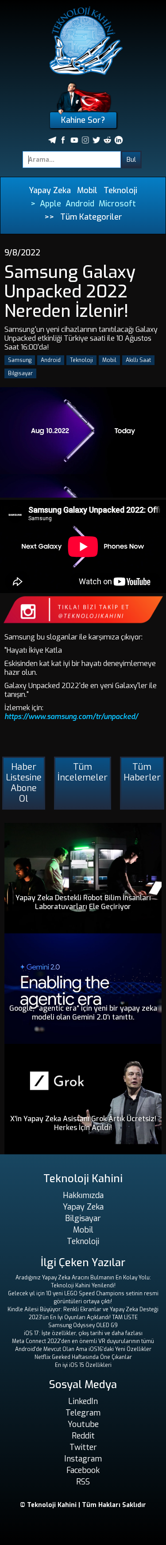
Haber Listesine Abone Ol (24, 783)
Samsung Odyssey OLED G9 (83, 1325)
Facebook (83, 1470)
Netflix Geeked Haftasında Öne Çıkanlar (83, 1357)
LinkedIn (83, 1401)
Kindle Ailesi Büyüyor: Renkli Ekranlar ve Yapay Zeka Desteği (83, 1309)
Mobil (87, 190)
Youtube (83, 1424)
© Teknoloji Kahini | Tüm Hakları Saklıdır (83, 1505)
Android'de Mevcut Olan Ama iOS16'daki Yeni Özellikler (83, 1349)
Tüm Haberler (142, 772)
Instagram (83, 1459)
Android (80, 203)
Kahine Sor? (83, 120)
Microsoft (117, 203)
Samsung (19, 360)
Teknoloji (120, 190)
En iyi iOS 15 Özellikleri (83, 1365)
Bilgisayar (20, 373)
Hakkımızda (83, 1195)
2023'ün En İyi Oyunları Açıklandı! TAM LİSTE (83, 1317)
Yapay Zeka (50, 190)
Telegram (83, 1413)
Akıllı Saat (138, 360)
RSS (83, 1482)
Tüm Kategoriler (91, 217)
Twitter (83, 1447)
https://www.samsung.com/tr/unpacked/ (71, 716)
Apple (50, 203)
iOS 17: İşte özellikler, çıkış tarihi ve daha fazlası (83, 1333)
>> (49, 217)
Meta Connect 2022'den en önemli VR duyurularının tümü (83, 1341)
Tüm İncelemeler (83, 772)
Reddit (83, 1436)
